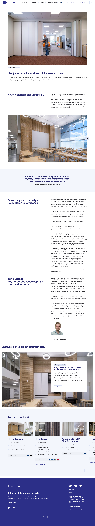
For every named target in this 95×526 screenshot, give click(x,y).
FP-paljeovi (41, 439)
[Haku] (91, 2)
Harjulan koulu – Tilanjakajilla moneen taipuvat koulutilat (67, 368)
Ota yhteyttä (83, 2)
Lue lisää (57, 386)
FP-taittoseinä (15, 439)
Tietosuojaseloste (47, 517)
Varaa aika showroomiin (76, 510)
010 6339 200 (78, 496)
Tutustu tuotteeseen (13, 460)
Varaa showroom (71, 2)
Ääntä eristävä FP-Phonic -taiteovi (71, 440)
